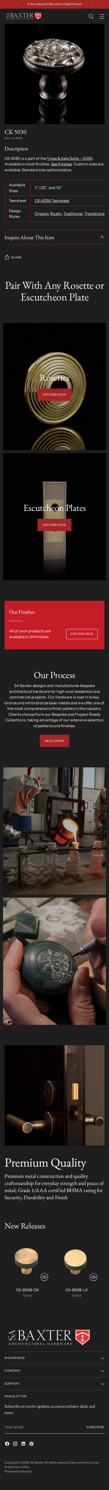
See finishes (61, 164)
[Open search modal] (91, 16)
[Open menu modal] (102, 16)
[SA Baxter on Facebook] (8, 1444)
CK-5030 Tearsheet (52, 200)
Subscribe (95, 1427)
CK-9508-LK (76, 1289)
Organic (42, 213)
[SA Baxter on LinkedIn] (24, 1444)
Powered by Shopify (18, 1471)
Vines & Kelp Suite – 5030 (69, 158)
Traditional (73, 213)
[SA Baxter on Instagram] (16, 1444)
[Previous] (17, 4)
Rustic (55, 213)
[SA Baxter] (24, 16)
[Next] (91, 4)
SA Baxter (36, 1462)
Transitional (94, 213)
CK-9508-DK (27, 1289)
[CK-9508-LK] (77, 1260)
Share (16, 257)
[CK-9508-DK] (27, 1260)
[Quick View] (44, 1277)
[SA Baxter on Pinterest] (32, 1444)
